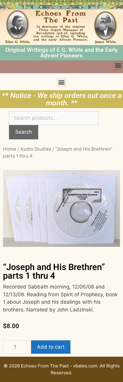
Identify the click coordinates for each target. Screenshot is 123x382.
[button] (118, 65)
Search (23, 132)
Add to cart (50, 347)
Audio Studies (35, 149)
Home (9, 149)
